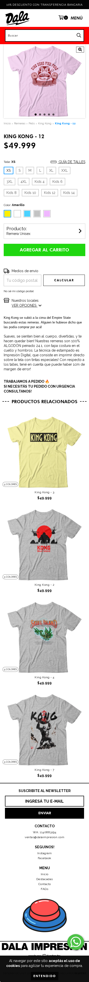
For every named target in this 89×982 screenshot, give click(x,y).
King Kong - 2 (45, 584)
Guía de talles (71, 162)
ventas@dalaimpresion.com (44, 837)
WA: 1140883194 (44, 832)
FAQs (44, 889)
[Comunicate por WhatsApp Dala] (75, 942)
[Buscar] (79, 35)
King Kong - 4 (44, 677)
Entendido (44, 976)
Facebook (44, 858)
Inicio (44, 874)
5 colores (10, 484)
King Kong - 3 (44, 492)
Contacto (44, 884)
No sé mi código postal (19, 291)
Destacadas (44, 879)
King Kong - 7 (44, 770)
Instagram (44, 853)
